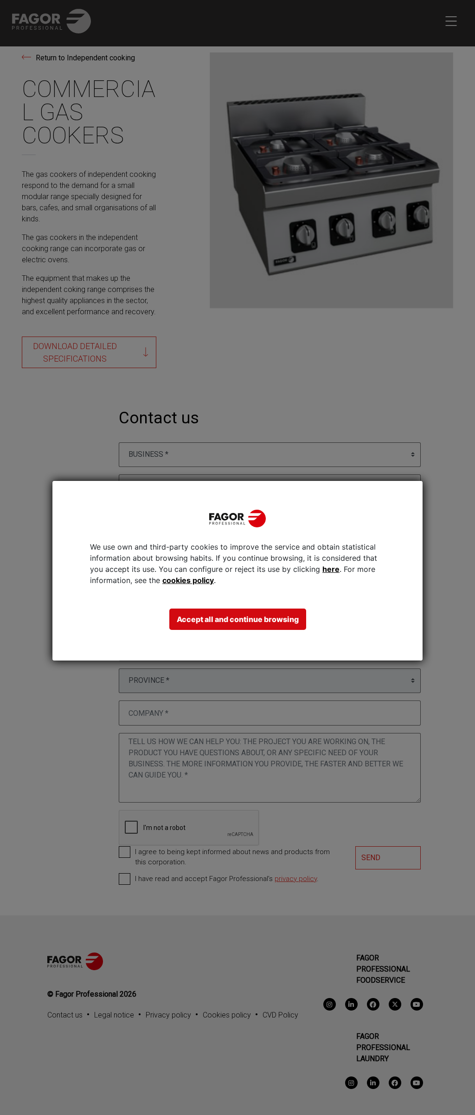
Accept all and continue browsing (238, 619)
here (331, 569)
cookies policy (188, 580)
